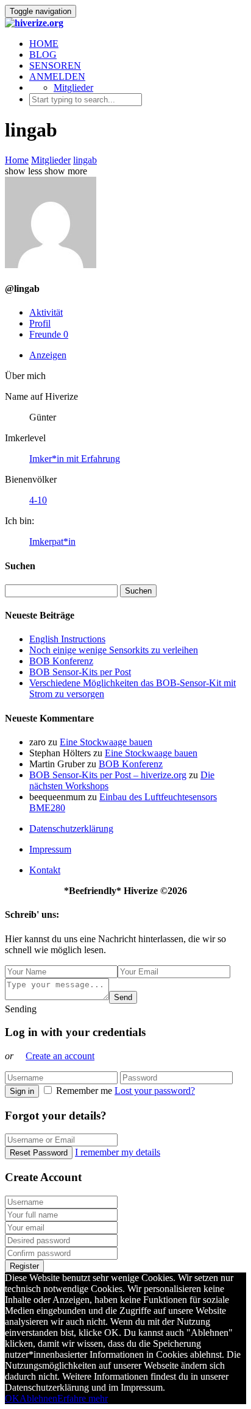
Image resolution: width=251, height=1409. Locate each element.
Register (24, 1266)
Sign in (22, 1091)
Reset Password (39, 1152)
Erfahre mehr (82, 1398)
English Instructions (67, 639)
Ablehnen (38, 1398)
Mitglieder (73, 87)
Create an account (60, 1056)
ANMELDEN (57, 76)
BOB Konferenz (61, 661)
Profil (40, 323)
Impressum (50, 849)
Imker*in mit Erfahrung (74, 458)
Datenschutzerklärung (71, 828)
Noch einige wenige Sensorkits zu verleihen (113, 650)
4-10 (38, 500)
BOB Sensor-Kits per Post (80, 672)
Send (123, 997)
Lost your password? (155, 1090)
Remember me (84, 1090)
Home (17, 160)
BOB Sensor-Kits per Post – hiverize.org (107, 775)
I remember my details (117, 1152)
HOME (43, 43)
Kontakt (44, 870)
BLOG (43, 54)
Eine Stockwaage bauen (106, 742)
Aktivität (46, 312)
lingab (85, 160)
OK (12, 1398)
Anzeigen (47, 355)
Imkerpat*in (52, 541)
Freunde (48, 334)
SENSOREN (55, 65)
